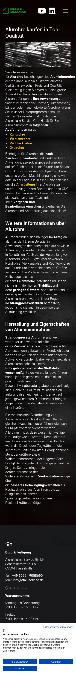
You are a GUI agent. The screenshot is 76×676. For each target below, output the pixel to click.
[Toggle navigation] (65, 11)
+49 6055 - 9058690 (27, 576)
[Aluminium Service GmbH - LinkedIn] (52, 11)
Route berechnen (19, 588)
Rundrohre (17, 134)
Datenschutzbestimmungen (58, 627)
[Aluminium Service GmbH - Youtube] (42, 11)
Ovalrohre (17, 148)
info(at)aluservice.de (28, 580)
